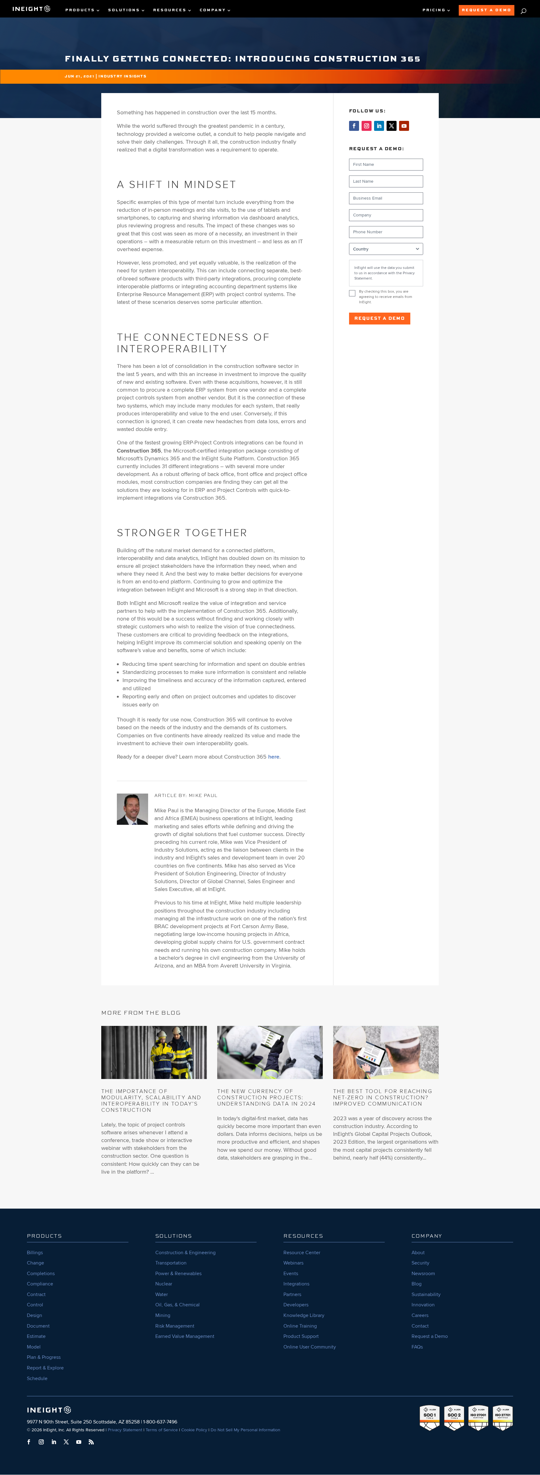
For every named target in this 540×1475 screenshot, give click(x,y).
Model (34, 1347)
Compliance (40, 1284)
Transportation (171, 1263)
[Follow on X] (392, 126)
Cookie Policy (194, 1430)
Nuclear (163, 1284)
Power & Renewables (178, 1273)
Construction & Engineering (185, 1253)
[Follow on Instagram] (367, 126)
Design (34, 1315)
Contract (36, 1294)
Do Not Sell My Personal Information (245, 1430)
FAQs (417, 1347)
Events (290, 1273)
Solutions (124, 10)
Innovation (423, 1305)
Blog (417, 1284)
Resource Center (301, 1253)
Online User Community (309, 1347)
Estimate (36, 1336)
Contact (420, 1326)
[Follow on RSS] (91, 1442)
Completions (41, 1273)
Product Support (301, 1336)
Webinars (293, 1263)
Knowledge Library (303, 1315)
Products (80, 10)
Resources (170, 10)
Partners (292, 1294)
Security (420, 1263)
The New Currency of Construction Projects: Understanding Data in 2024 (266, 1097)
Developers (295, 1305)
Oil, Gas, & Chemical (177, 1305)
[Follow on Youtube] (404, 126)
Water (161, 1294)
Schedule (37, 1378)
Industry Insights (122, 76)
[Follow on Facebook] (354, 126)
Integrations (296, 1284)
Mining (162, 1315)
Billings (35, 1253)
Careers (420, 1315)
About (418, 1253)
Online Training (300, 1326)
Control (35, 1305)
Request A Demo (486, 10)
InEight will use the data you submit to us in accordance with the (384, 273)
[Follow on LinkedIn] (379, 126)
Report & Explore (45, 1368)
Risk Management (174, 1326)
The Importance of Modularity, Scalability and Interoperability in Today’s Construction (151, 1100)
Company (213, 10)
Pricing (434, 10)
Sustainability (426, 1294)
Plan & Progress (44, 1357)
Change (35, 1263)
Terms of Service (162, 1430)
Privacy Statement (125, 1430)
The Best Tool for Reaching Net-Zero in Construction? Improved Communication (382, 1097)
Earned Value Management (184, 1336)
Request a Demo (379, 318)
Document (38, 1326)
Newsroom (423, 1273)
